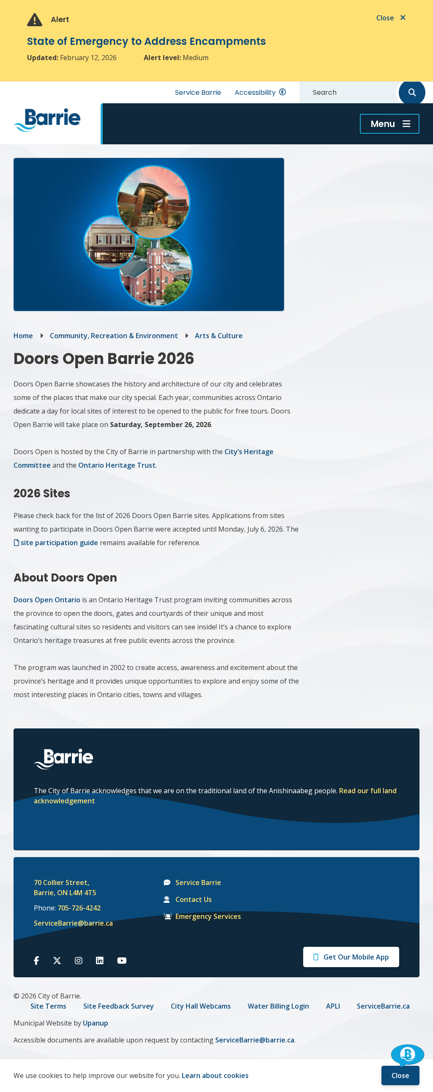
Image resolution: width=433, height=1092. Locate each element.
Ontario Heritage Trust (117, 465)
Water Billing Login (278, 1006)
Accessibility (255, 92)
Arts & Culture (219, 335)
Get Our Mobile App (356, 957)
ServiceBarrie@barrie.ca (67, 923)
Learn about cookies (215, 1075)
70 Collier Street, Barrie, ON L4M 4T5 (65, 887)
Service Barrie (198, 92)
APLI (333, 1006)
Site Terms (48, 1006)
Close (400, 1075)
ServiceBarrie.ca (383, 1006)
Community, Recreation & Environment (114, 335)
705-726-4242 (79, 908)
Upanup (95, 1023)
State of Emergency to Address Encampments (146, 41)
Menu (383, 124)
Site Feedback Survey (118, 1006)
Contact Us (193, 899)
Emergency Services (208, 916)
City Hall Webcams (201, 1006)
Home (23, 335)
